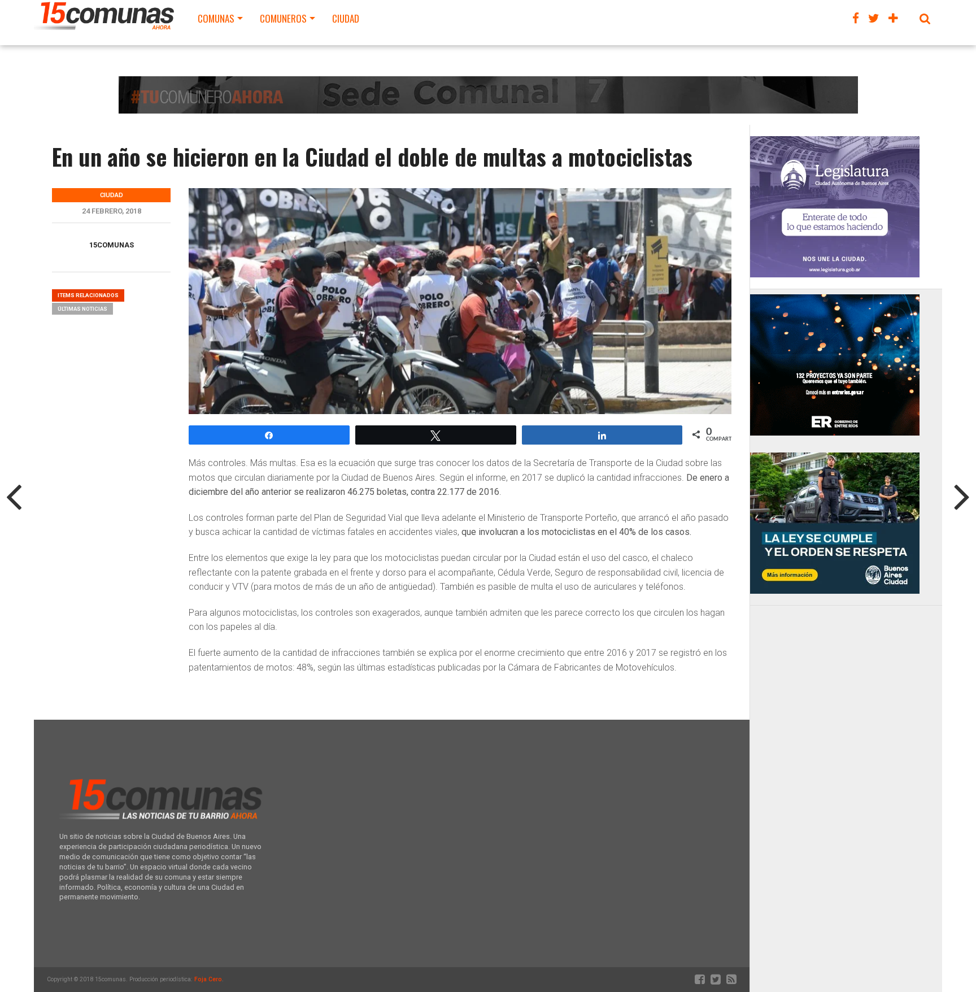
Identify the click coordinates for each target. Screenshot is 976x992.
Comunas (216, 18)
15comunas (111, 245)
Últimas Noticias (82, 309)
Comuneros (283, 18)
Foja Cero (208, 979)
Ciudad (345, 18)
